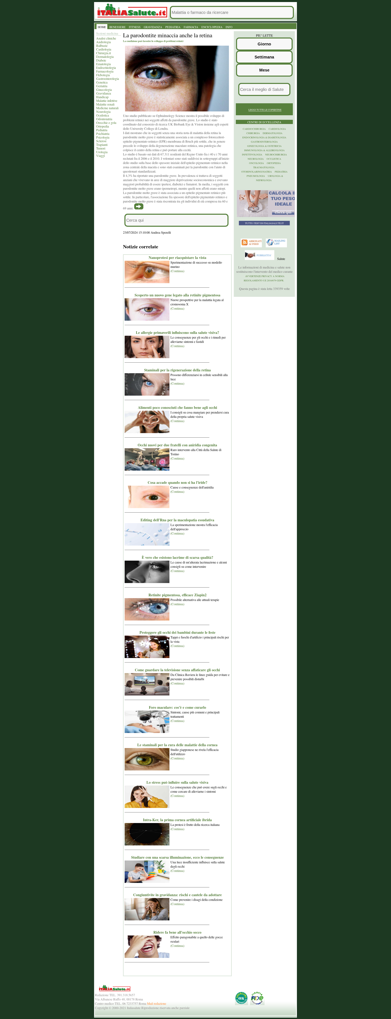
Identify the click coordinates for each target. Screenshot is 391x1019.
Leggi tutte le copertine (264, 109)
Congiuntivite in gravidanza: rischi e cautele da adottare (177, 894)
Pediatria (101, 130)
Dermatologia (105, 56)
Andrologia (103, 42)
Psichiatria (102, 133)
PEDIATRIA (172, 27)
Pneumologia (256, 175)
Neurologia (103, 111)
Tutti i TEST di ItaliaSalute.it (264, 223)
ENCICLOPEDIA (211, 27)
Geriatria (101, 86)
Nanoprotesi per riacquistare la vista (177, 257)
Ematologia (103, 64)
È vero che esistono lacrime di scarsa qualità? (177, 557)
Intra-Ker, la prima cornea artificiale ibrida (177, 819)
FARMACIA (191, 27)
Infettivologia (252, 154)
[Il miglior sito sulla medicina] (260, 259)
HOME (102, 27)
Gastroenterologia (107, 78)
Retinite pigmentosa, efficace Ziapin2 (177, 595)
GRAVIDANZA (153, 27)
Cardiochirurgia (254, 128)
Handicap (102, 97)
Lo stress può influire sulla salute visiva (177, 782)
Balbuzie (102, 45)
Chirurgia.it (103, 53)
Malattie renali (105, 104)
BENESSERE (117, 27)
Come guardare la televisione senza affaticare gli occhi (177, 669)
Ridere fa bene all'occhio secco (177, 932)
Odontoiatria (104, 119)
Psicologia (102, 137)
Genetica (102, 82)
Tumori (100, 148)
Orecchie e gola (106, 122)
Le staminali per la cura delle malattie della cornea (177, 744)
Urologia (102, 152)
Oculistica (102, 115)
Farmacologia (104, 71)
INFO (229, 27)
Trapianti (102, 144)
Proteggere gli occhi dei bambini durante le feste (177, 632)
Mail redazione (156, 1003)
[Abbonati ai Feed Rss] (252, 246)
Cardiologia (103, 49)
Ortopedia (102, 126)
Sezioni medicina (107, 33)
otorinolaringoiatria (256, 171)
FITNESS (135, 27)
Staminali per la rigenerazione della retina (177, 370)
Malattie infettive (106, 100)
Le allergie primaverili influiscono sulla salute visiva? (177, 332)
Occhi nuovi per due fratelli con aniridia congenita (177, 445)
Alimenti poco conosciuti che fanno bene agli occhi (177, 407)
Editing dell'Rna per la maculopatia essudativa (177, 520)
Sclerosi (101, 141)
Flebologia (103, 75)
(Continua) (177, 271)
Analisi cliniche (106, 38)
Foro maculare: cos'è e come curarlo (177, 707)
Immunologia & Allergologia (264, 150)
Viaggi (100, 155)
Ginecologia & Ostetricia (264, 145)
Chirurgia (253, 133)
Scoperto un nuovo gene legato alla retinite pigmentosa (177, 295)
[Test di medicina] (267, 216)
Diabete (101, 60)
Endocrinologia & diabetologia (264, 137)
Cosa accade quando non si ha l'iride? (177, 482)
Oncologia (256, 163)
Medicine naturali (107, 108)
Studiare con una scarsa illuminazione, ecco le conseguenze (177, 857)
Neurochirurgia (276, 154)
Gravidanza (103, 93)
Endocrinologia (106, 67)
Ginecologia (104, 89)
